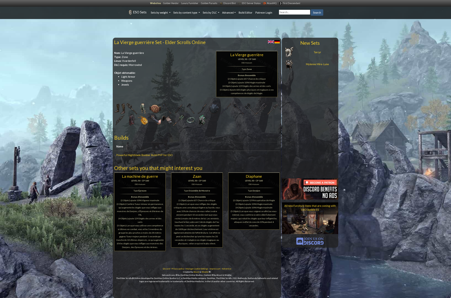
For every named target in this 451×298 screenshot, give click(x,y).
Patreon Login (263, 12)
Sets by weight (159, 12)
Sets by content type (185, 12)
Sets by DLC (210, 12)
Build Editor (245, 12)
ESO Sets (140, 12)
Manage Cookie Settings (197, 268)
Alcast (196, 272)
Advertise (226, 268)
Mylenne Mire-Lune (317, 64)
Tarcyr (317, 52)
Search (317, 12)
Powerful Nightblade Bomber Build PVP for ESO (144, 155)
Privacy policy (178, 268)
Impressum (215, 268)
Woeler (205, 272)
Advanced (228, 12)
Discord (166, 268)
